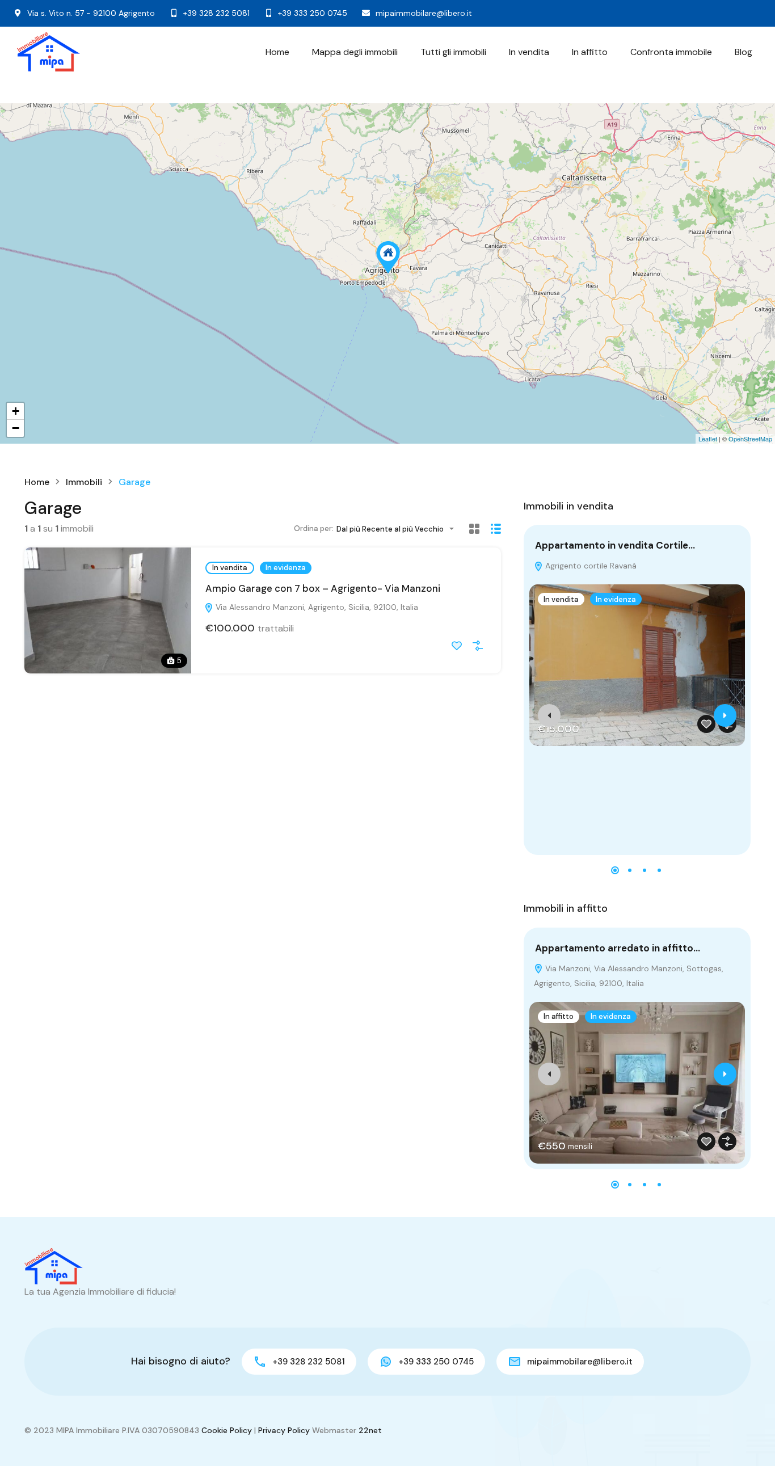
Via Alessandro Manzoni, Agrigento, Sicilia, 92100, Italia (315, 607)
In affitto (590, 52)
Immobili (84, 482)
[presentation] (549, 715)
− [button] (15, 428)
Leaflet (707, 438)
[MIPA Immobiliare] (48, 51)
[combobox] (398, 529)
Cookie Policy (226, 1430)
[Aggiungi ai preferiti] (457, 646)
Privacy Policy (284, 1430)
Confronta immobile (671, 52)
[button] (615, 870)
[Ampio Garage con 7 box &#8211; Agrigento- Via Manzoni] (388, 257)
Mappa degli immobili (355, 52)
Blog (743, 52)
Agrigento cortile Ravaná (590, 566)
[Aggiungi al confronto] (478, 646)
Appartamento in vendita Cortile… (615, 545)
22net (370, 1430)
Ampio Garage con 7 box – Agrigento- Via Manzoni (322, 588)
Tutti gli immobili (453, 52)
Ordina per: (314, 528)
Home (277, 52)
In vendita (529, 52)
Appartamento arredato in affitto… (617, 948)
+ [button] (15, 411)
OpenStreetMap (750, 438)
